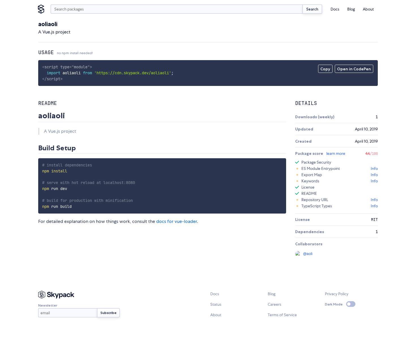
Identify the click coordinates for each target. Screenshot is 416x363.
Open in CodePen (354, 68)
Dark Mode (334, 304)
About (368, 9)
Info (374, 168)
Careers (274, 304)
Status (215, 304)
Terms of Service (282, 314)
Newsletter (47, 305)
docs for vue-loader (176, 221)
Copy (325, 68)
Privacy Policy (336, 293)
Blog (351, 9)
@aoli (307, 253)
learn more (335, 153)
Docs (335, 9)
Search (312, 9)
